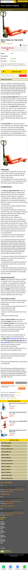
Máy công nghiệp (12, 9)
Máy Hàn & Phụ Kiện (6, 460)
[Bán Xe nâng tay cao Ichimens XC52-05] (4, 410)
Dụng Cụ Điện (5, 454)
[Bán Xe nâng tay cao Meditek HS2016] (4, 428)
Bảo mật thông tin (2, 540)
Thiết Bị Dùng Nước (6, 475)
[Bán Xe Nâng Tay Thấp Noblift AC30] (4, 419)
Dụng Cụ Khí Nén (5, 472)
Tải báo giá (24, 45)
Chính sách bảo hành (2, 527)
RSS (1, 543)
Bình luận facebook (21, 382)
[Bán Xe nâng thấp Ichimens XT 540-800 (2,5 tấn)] (4, 437)
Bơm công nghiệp (6, 443)
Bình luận (9, 43)
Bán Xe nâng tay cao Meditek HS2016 (18, 421)
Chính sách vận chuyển (2, 523)
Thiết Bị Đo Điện (5, 466)
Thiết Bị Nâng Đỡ (20, 9)
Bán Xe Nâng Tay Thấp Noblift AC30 (17, 412)
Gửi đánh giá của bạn (7, 382)
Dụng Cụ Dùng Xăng (6, 478)
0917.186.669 (9, 503)
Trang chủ (4, 9)
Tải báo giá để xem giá (7, 48)
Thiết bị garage (5, 446)
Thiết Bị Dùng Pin (6, 451)
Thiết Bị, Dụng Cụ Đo (7, 463)
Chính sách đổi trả (2, 532)
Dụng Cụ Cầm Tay (6, 469)
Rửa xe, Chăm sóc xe (7, 449)
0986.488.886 (9, 491)
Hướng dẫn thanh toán (3, 536)
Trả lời (2, 398)
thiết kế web (17, 554)
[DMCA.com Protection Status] (5, 552)
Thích (7, 398)
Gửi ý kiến (22, 388)
